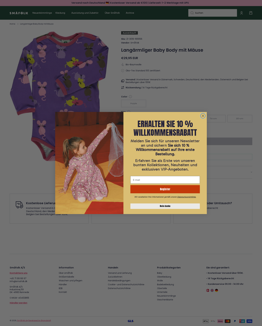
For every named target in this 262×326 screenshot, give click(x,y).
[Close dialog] (203, 115)
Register (165, 189)
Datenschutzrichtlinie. (186, 197)
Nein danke (165, 206)
